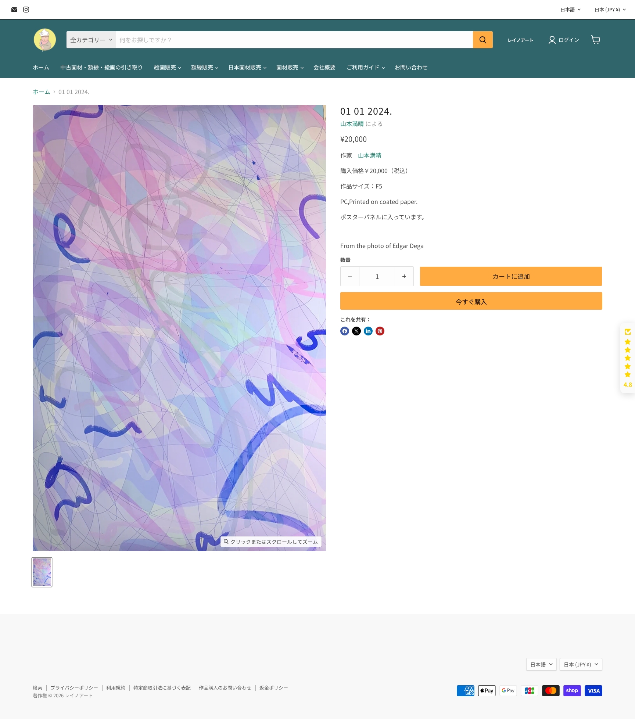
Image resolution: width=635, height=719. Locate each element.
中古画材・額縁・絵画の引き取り (101, 67)
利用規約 (115, 687)
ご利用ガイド (364, 67)
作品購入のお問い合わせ (225, 687)
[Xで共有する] (356, 331)
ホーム (41, 67)
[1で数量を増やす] (404, 276)
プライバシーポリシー (74, 687)
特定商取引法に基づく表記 (162, 687)
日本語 (567, 9)
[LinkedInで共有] (368, 331)
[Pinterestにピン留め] (380, 331)
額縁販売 (202, 67)
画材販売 (287, 67)
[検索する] (483, 39)
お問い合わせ (411, 67)
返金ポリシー (273, 687)
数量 (345, 260)
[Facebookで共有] (344, 331)
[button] (627, 358)
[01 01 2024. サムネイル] (42, 572)
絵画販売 (165, 67)
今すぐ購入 (471, 301)
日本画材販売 (245, 67)
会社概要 (324, 67)
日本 (607, 9)
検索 (37, 687)
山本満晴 (352, 123)
